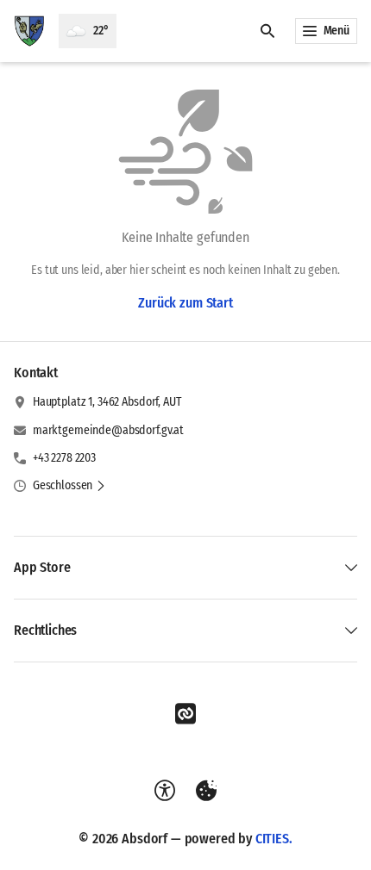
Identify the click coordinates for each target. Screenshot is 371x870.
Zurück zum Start (185, 303)
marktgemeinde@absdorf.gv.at (108, 430)
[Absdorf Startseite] (29, 31)
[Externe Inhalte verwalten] (206, 790)
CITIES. (273, 838)
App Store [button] (42, 567)
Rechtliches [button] (45, 630)
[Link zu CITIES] (185, 714)
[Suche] (267, 31)
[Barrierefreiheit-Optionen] (164, 790)
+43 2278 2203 (64, 458)
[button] (69, 485)
